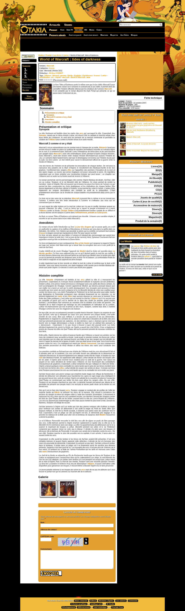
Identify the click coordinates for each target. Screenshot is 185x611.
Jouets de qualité (75, 35)
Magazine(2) (155, 217)
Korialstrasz (88, 76)
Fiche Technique (29, 80)
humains (42, 135)
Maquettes (114, 35)
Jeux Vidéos (124, 35)
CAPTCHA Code (47, 537)
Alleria (57, 392)
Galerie (25, 90)
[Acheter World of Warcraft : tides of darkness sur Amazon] (28, 57)
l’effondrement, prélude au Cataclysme (91, 213)
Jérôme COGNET (56, 73)
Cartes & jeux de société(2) (147, 201)
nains (60, 296)
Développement (68, 607)
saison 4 (137, 246)
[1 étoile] (45, 80)
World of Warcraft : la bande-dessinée (141, 144)
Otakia (41, 55)
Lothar (104, 76)
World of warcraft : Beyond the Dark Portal (142, 151)
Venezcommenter (29, 97)
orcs (82, 133)
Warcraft (50, 66)
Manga (91, 30)
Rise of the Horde (82, 243)
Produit (53, 30)
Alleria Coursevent (88, 344)
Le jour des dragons (83, 227)
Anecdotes (49, 119)
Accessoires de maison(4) (147, 205)
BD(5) (159, 170)
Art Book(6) (155, 178)
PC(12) (158, 194)
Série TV (69, 30)
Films (62, 30)
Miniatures (104, 35)
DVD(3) (158, 186)
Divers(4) (157, 213)
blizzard (55, 76)
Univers (68, 25)
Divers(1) (157, 209)
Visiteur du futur (150, 246)
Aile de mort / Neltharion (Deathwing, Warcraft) (140, 131)
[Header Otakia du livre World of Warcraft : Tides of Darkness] (67, 497)
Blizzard (102, 148)
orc (52, 77)
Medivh (103, 415)
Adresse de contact (48, 530)
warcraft (65, 77)
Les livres (78, 30)
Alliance (47, 76)
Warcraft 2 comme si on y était (59, 117)
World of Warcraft (78, 77)
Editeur (93, 601)
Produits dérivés (57, 35)
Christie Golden (67, 211)
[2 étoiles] (46, 80)
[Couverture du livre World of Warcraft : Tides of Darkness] (48, 497)
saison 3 (147, 256)
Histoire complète (52, 122)
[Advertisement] (92, 44)
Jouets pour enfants (91, 35)
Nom (42, 523)
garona (63, 76)
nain (41, 358)
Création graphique (79, 604)
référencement (83, 607)
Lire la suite (157, 275)
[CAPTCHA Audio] (86, 539)
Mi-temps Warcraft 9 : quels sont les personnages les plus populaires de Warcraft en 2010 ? (144, 125)
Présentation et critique (54, 113)
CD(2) (159, 190)
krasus (97, 76)
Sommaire (26, 66)
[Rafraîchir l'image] (86, 543)
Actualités (54, 25)
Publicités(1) (155, 182)
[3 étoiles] (48, 80)
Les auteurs (121, 601)
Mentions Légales (106, 601)
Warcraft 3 (57, 154)
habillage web (96, 604)
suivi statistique (100, 607)
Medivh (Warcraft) (133, 137)
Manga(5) (157, 174)
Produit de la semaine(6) (148, 221)
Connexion (133, 601)
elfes (69, 170)
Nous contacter (81, 601)
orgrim (58, 77)
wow (88, 77)
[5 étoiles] (52, 80)
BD (85, 30)
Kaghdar (77, 76)
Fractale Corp (117, 607)
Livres (66, 55)
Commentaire (46, 549)
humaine (49, 280)
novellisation (44, 77)
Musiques (134, 35)
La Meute (126, 241)
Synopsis (50, 115)
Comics (99, 30)
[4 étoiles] (50, 80)
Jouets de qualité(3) (151, 198)
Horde (70, 76)
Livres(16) (156, 166)
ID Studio (110, 604)
